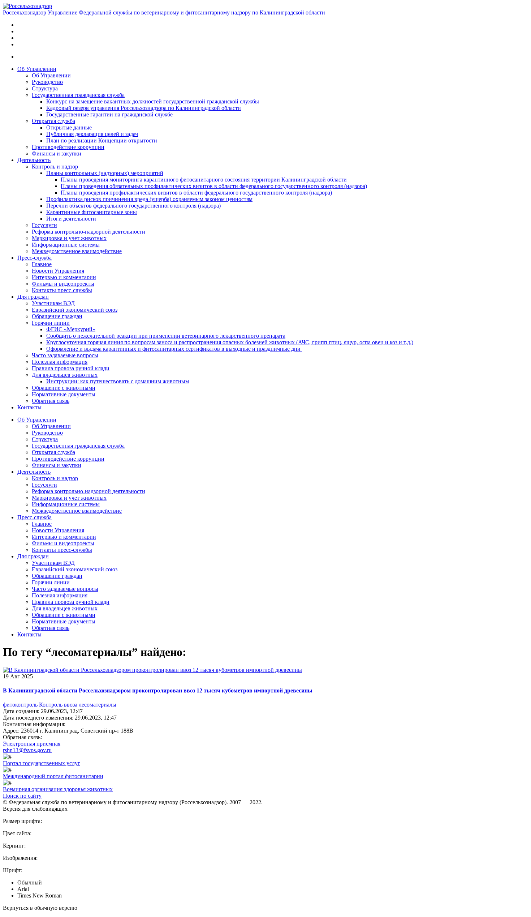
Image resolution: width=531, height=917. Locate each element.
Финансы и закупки (56, 153)
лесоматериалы (97, 704)
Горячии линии (51, 323)
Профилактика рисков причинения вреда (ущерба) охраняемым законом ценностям (149, 199)
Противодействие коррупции (68, 147)
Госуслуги (44, 225)
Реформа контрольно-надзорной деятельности (88, 232)
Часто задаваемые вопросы (65, 355)
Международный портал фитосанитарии (53, 776)
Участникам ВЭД (53, 303)
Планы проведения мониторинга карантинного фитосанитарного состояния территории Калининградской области (204, 179)
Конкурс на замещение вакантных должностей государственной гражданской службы (152, 101)
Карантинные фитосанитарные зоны (91, 212)
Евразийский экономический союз (74, 310)
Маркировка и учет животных (69, 238)
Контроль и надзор (55, 166)
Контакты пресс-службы (62, 290)
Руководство (47, 82)
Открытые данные (69, 127)
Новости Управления (58, 271)
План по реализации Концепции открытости (101, 140)
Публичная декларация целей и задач (92, 134)
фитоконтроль (20, 704)
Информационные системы (66, 245)
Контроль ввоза (58, 704)
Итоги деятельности (71, 219)
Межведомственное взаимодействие (77, 251)
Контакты (29, 407)
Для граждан (33, 297)
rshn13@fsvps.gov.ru (27, 750)
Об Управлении (36, 69)
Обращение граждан (57, 316)
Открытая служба (53, 121)
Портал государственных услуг (41, 763)
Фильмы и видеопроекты (63, 284)
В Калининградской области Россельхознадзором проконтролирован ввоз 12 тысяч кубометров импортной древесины (157, 690)
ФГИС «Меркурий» (70, 329)
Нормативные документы (63, 394)
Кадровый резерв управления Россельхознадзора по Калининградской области (143, 108)
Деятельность (34, 160)
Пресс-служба (34, 258)
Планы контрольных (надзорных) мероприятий (104, 173)
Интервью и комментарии (64, 277)
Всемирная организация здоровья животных (58, 789)
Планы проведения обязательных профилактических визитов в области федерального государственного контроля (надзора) (214, 186)
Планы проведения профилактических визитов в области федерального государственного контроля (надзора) (196, 192)
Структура (45, 88)
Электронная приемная (31, 744)
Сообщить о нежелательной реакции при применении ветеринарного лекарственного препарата (165, 336)
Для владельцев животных (65, 375)
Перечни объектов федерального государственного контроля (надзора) (133, 205)
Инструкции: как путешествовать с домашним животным (117, 381)
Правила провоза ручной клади (70, 368)
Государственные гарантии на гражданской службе (109, 114)
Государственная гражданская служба (78, 95)
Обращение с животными (63, 388)
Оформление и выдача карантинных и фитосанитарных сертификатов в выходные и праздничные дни (174, 349)
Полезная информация (59, 362)
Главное (42, 264)
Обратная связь (50, 401)
